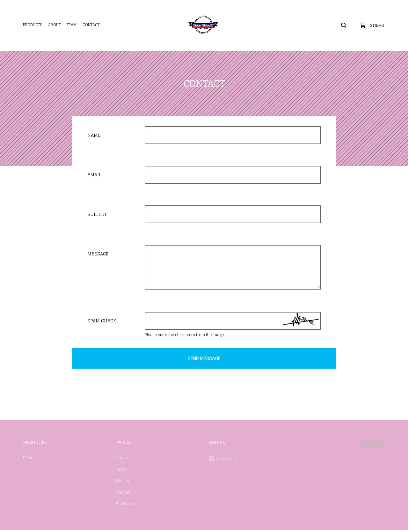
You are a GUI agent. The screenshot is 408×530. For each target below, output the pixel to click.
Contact (91, 25)
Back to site (127, 503)
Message (98, 254)
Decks (28, 457)
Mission (123, 480)
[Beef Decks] (203, 25)
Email (94, 175)
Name (94, 135)
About (54, 25)
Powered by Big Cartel (372, 444)
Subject (96, 214)
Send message (204, 358)
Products (32, 25)
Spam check (101, 321)
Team (71, 25)
